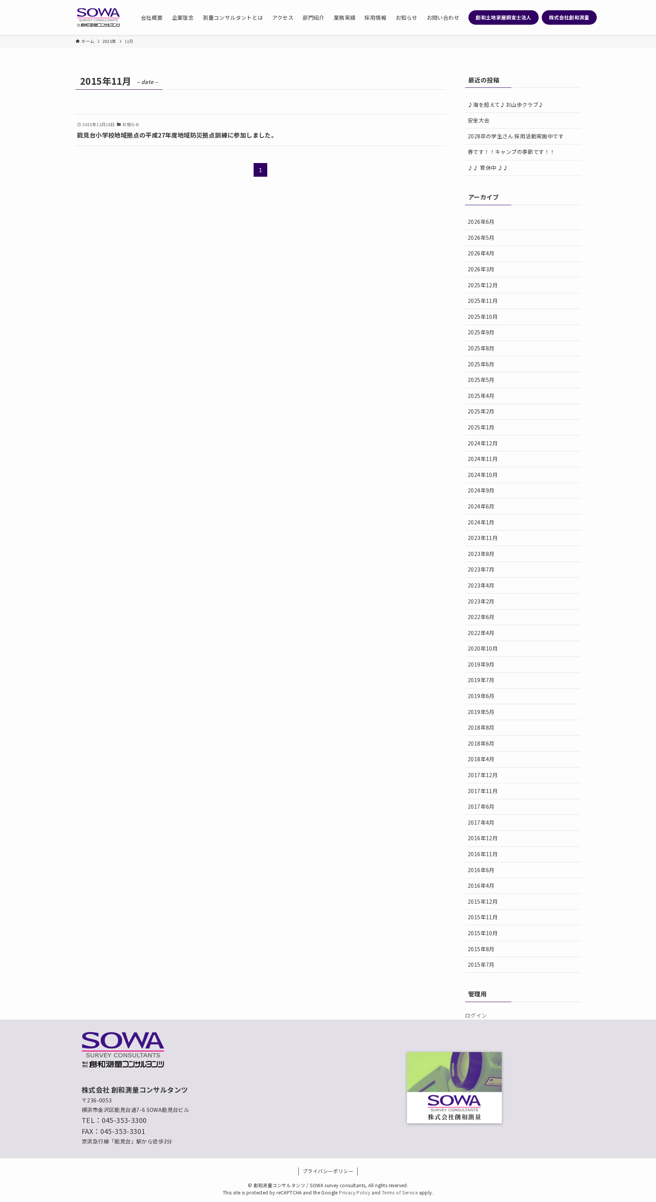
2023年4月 (481, 585)
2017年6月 (481, 806)
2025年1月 (481, 427)
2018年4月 (481, 759)
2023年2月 (481, 601)
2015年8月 (481, 949)
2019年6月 (481, 696)
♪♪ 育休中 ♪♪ (488, 167)
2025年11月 (483, 300)
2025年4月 (481, 395)
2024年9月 (481, 490)
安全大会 (479, 120)
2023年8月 (481, 553)
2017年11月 (483, 791)
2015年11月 (483, 917)
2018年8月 (481, 727)
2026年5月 (481, 237)
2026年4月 (481, 253)
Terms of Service (400, 1192)
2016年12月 (483, 838)
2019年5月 (481, 712)
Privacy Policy (355, 1192)
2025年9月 (481, 332)
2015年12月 (483, 901)
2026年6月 (481, 221)
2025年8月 (481, 348)
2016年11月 (483, 854)
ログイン (476, 1015)
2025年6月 (481, 364)
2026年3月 (481, 269)
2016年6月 (481, 870)
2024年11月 (483, 458)
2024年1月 (481, 522)
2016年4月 (481, 885)
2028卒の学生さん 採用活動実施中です (516, 136)
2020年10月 (483, 648)
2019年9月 (481, 664)
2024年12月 (483, 443)
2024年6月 (481, 506)
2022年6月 (481, 617)
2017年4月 (481, 822)
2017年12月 (483, 775)
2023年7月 (481, 569)
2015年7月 (481, 964)
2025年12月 (483, 285)
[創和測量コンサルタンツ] (98, 17)
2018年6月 (481, 743)
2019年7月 (481, 680)
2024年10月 (483, 474)
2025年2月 (481, 411)
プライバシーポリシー (328, 1171)
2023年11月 (483, 538)
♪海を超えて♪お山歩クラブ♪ (506, 104)
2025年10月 (483, 316)
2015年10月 (483, 933)
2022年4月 (481, 633)
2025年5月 (481, 379)
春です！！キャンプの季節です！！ (511, 151)
